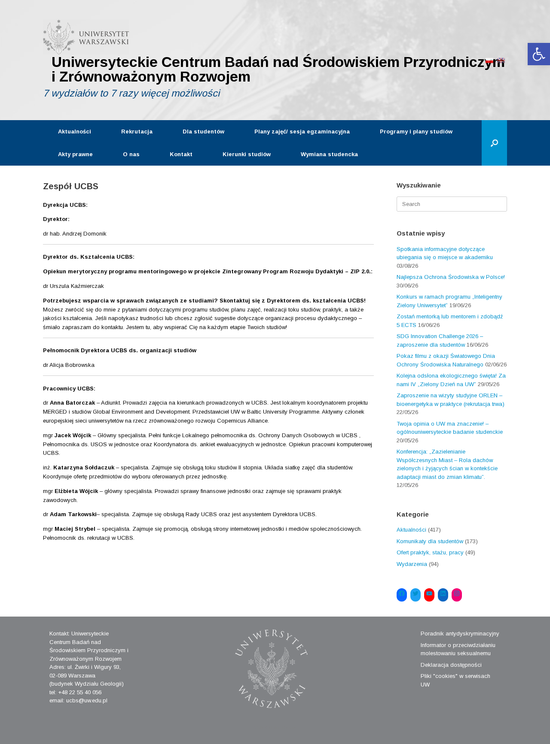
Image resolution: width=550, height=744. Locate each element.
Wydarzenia (412, 564)
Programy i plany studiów (416, 131)
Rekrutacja (137, 131)
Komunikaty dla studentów (430, 541)
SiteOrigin (268, 727)
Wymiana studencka (329, 154)
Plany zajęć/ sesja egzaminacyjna (302, 131)
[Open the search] (494, 143)
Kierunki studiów (247, 154)
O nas (131, 154)
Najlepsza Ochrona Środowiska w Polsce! (451, 277)
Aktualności (74, 131)
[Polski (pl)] (489, 60)
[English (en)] (501, 60)
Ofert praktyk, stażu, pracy (430, 552)
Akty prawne (75, 154)
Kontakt (181, 154)
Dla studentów (203, 131)
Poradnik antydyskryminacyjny (460, 633)
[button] (539, 54)
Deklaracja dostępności (451, 665)
